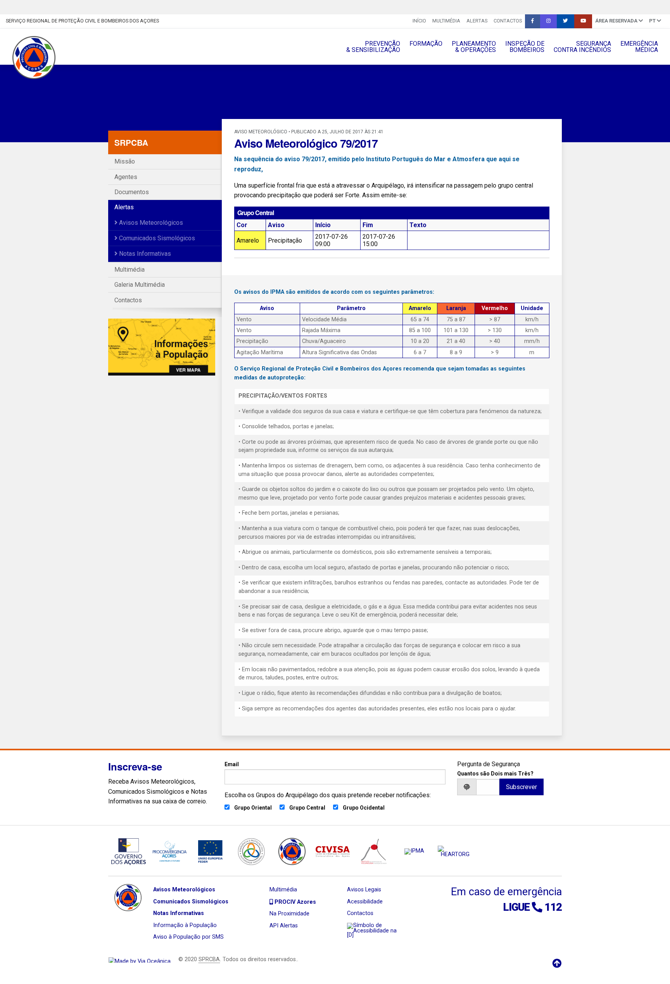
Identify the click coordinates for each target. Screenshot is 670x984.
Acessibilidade (365, 901)
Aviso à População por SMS (188, 937)
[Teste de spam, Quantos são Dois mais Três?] (487, 787)
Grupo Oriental (253, 808)
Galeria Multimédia (139, 284)
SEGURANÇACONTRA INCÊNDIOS (582, 46)
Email (231, 764)
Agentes (125, 177)
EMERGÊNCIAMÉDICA (639, 46)
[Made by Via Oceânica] (139, 959)
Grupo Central (307, 808)
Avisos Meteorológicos (150, 222)
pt (653, 21)
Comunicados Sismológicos (156, 238)
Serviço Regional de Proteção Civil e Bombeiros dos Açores (82, 21)
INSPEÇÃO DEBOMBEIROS (524, 46)
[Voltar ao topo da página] (557, 963)
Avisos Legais (364, 889)
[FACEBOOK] (532, 21)
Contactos (508, 21)
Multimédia (446, 21)
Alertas (476, 21)
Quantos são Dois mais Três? (495, 773)
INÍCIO (419, 21)
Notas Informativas (144, 253)
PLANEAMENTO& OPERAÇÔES (474, 46)
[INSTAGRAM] (548, 21)
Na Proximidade (289, 913)
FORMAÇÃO (425, 43)
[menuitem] (419, 21)
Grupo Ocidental (364, 808)
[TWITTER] (565, 21)
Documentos (131, 192)
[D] (350, 935)
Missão (124, 161)
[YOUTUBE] (583, 21)
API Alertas (283, 925)
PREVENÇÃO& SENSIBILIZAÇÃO (373, 46)
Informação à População (185, 925)
